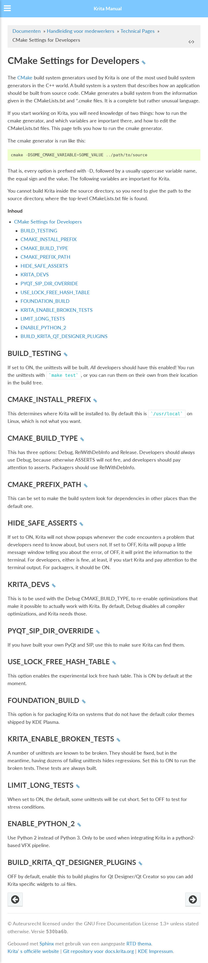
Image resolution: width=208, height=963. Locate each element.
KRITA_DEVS (35, 274)
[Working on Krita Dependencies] (15, 900)
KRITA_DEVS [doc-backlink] (28, 584)
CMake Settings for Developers (48, 222)
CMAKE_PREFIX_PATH (45, 257)
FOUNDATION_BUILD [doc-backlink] (43, 700)
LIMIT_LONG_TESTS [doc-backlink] (40, 785)
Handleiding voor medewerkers (80, 31)
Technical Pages (138, 31)
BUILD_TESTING (39, 231)
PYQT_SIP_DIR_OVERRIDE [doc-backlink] (50, 630)
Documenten (26, 31)
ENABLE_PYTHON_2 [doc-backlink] (41, 823)
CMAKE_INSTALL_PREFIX (49, 239)
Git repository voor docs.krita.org (99, 951)
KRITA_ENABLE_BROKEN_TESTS (57, 310)
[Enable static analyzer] (192, 900)
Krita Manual (108, 8)
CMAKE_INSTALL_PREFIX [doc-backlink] (49, 399)
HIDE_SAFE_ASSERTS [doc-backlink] (42, 522)
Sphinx (47, 943)
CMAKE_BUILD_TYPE (44, 248)
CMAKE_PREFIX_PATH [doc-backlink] (44, 484)
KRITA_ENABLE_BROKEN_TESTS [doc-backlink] (61, 738)
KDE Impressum (155, 951)
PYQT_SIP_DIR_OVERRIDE (49, 283)
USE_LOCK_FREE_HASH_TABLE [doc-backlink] (59, 661)
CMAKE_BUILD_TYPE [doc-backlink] (43, 438)
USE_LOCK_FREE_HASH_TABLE (55, 292)
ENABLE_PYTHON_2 (43, 327)
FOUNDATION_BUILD (45, 301)
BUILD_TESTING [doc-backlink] (34, 353)
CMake (24, 77)
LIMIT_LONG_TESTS (43, 319)
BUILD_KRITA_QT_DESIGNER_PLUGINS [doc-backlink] (72, 862)
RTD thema (138, 943)
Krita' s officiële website (33, 951)
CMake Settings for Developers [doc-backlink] (73, 60)
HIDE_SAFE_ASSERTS (44, 266)
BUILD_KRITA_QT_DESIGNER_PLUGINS (64, 336)
